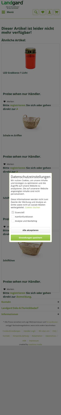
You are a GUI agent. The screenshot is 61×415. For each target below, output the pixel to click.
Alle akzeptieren (30, 230)
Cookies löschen (32, 207)
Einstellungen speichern (30, 237)
